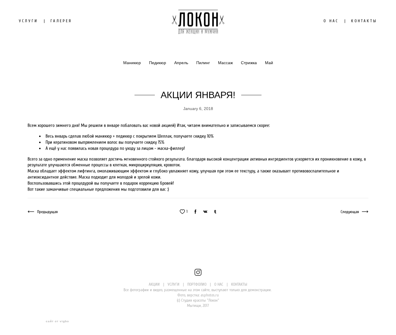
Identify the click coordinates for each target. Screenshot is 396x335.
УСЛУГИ (28, 21)
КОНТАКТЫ (364, 21)
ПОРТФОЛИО (196, 284)
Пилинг (203, 62)
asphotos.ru (210, 295)
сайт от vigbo (57, 321)
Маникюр (132, 62)
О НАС (331, 21)
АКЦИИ (154, 284)
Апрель (181, 62)
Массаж (226, 62)
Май (269, 62)
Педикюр (158, 62)
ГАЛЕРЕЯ (61, 21)
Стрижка (249, 62)
